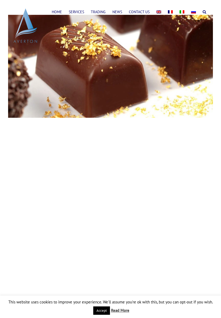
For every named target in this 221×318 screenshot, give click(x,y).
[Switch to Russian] (193, 11)
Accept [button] (101, 310)
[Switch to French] (170, 11)
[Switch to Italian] (181, 11)
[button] (204, 11)
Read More (120, 310)
